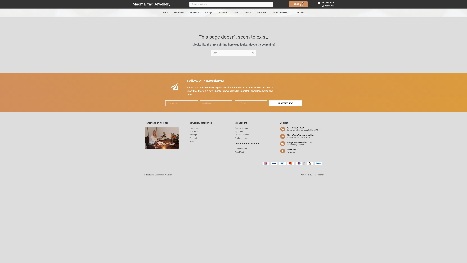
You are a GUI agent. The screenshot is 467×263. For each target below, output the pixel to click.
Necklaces (179, 12)
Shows (247, 12)
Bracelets (194, 12)
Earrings (208, 12)
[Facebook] (282, 151)
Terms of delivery (280, 12)
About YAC (262, 12)
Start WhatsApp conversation (300, 135)
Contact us (300, 12)
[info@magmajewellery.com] (282, 143)
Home (165, 12)
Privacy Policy (306, 175)
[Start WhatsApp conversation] (282, 136)
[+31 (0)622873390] (282, 129)
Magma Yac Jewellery (151, 4)
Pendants (223, 12)
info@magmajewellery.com (299, 142)
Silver (235, 12)
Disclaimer (319, 175)
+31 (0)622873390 (296, 128)
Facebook (291, 149)
